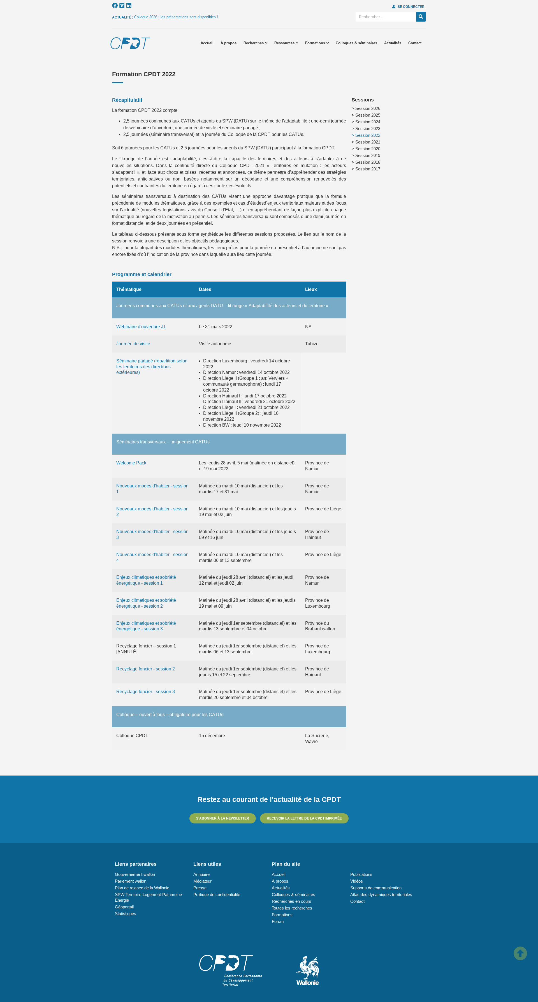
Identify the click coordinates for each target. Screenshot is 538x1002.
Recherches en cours (291, 901)
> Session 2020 (366, 148)
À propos (228, 43)
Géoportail (124, 906)
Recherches (254, 43)
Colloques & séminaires (356, 43)
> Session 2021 (366, 142)
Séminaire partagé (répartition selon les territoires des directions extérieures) (151, 366)
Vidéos (356, 881)
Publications (361, 874)
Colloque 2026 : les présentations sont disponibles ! (176, 17)
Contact (414, 43)
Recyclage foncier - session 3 (145, 691)
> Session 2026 (366, 108)
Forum (278, 921)
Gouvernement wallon (135, 874)
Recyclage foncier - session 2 (145, 669)
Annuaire (201, 874)
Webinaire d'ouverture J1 (141, 326)
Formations (315, 43)
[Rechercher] (421, 17)
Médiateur (202, 881)
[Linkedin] (129, 5)
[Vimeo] (122, 5)
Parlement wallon (130, 881)
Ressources (284, 43)
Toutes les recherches (292, 908)
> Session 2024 (366, 121)
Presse (200, 887)
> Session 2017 (366, 168)
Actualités (392, 43)
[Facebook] (115, 5)
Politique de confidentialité (216, 894)
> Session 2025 (366, 115)
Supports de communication (376, 887)
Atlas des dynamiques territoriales (381, 894)
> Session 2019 (366, 155)
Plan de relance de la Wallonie (142, 887)
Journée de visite (133, 343)
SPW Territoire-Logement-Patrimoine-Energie (149, 897)
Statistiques (125, 913)
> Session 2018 (366, 162)
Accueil (207, 43)
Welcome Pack (131, 462)
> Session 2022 (366, 135)
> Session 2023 (366, 128)
